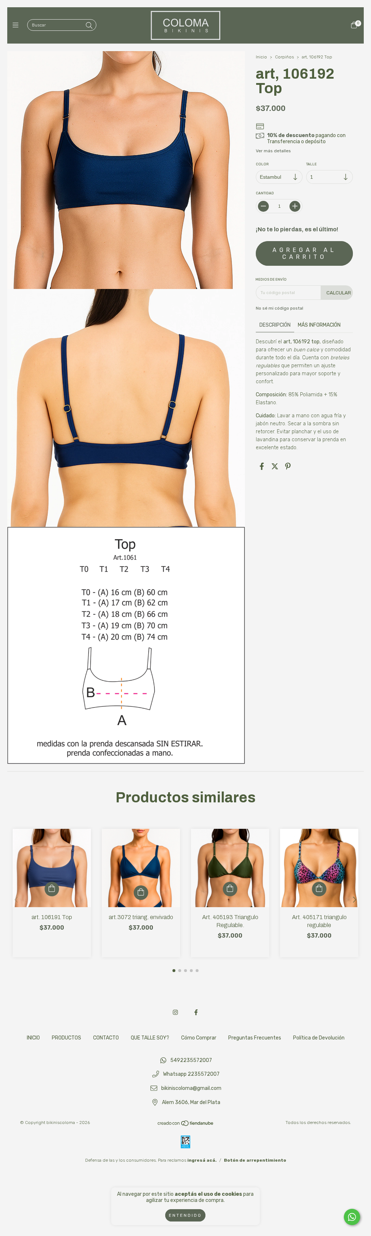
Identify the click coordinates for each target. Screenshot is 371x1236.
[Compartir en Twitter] (275, 466)
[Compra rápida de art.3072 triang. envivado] (141, 892)
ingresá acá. (202, 1160)
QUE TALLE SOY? (150, 1038)
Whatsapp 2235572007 (191, 1074)
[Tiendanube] (186, 1125)
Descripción (275, 325)
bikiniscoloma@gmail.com (191, 1088)
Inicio (261, 56)
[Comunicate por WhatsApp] (352, 1217)
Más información (319, 325)
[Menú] (17, 25)
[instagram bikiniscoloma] (175, 1012)
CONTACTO (106, 1038)
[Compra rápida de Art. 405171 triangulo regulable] (319, 889)
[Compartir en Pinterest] (288, 466)
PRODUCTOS (66, 1038)
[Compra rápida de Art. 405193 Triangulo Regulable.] (230, 889)
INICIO (33, 1038)
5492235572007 (191, 1060)
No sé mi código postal (279, 308)
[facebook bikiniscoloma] (196, 1012)
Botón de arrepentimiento (255, 1160)
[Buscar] (89, 25)
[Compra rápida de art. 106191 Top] (52, 889)
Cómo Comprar (198, 1038)
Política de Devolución (319, 1038)
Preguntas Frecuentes (254, 1038)
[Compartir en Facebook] (262, 466)
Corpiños (284, 56)
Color (262, 164)
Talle (311, 164)
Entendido (185, 1215)
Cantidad (265, 193)
